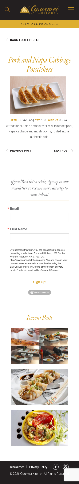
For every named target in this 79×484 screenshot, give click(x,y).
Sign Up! (39, 281)
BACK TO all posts (24, 40)
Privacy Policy (38, 467)
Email (14, 208)
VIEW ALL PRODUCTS (39, 24)
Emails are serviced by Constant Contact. (37, 270)
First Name (18, 229)
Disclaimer (17, 467)
